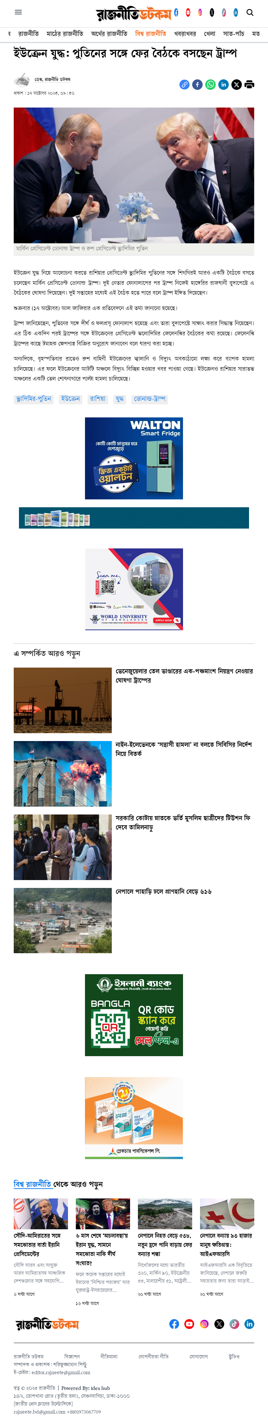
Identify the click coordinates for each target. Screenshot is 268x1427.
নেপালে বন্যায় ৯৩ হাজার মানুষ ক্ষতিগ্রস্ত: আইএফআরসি (226, 1245)
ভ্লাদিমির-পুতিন (33, 399)
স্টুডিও (234, 1357)
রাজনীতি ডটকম (28, 1357)
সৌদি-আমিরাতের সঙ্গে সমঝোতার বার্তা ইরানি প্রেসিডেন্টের (37, 1245)
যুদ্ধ (120, 399)
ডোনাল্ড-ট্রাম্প (149, 399)
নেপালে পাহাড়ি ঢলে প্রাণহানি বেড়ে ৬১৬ (164, 892)
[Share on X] (236, 84)
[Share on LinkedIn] (223, 84)
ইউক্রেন (70, 399)
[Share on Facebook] (197, 84)
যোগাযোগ (199, 1357)
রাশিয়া (98, 399)
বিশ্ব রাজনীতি (32, 1185)
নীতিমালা (109, 1357)
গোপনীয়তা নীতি (154, 1357)
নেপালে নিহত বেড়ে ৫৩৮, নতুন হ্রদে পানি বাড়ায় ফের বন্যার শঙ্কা (165, 1245)
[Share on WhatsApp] (210, 84)
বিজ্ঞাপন (72, 1357)
